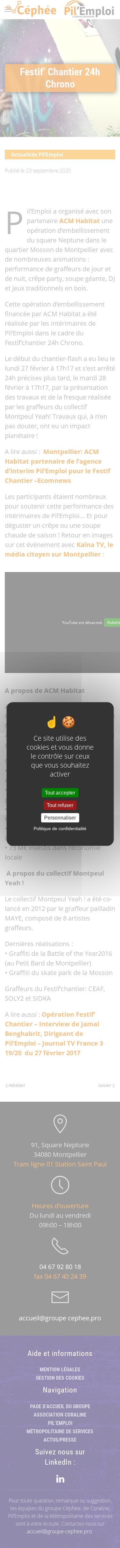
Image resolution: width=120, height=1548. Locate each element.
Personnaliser (60, 817)
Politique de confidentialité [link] (60, 828)
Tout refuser (60, 805)
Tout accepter (60, 792)
